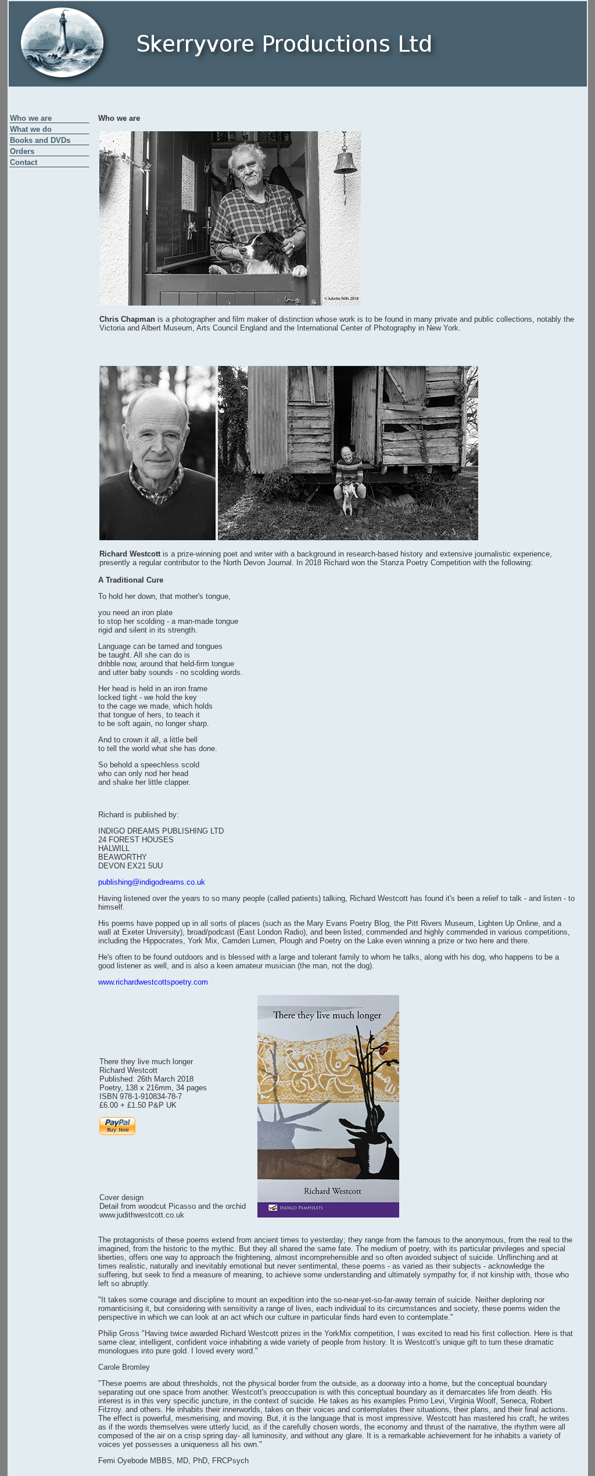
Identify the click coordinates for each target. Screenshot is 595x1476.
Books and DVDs (40, 140)
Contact (23, 162)
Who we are (31, 118)
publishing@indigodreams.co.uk (151, 882)
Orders (22, 151)
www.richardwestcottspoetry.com (153, 982)
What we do (31, 129)
